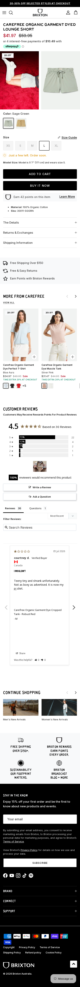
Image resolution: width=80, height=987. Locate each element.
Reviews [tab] (10, 508)
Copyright (9, 947)
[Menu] (4, 12)
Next (74, 605)
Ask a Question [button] (42, 496)
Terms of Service (13, 841)
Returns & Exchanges (18, 232)
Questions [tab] (35, 508)
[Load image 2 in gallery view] (60, 80)
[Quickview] (34, 357)
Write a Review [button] (42, 487)
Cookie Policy (54, 952)
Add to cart (40, 174)
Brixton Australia (22, 973)
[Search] (13, 12)
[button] (37, 660)
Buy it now (40, 185)
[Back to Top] (73, 964)
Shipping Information (18, 243)
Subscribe (40, 862)
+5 (24, 386)
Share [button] (22, 653)
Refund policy (33, 952)
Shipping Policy (12, 952)
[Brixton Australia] (40, 12)
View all (9, 302)
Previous (6, 605)
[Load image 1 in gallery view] (19, 80)
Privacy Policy (29, 850)
